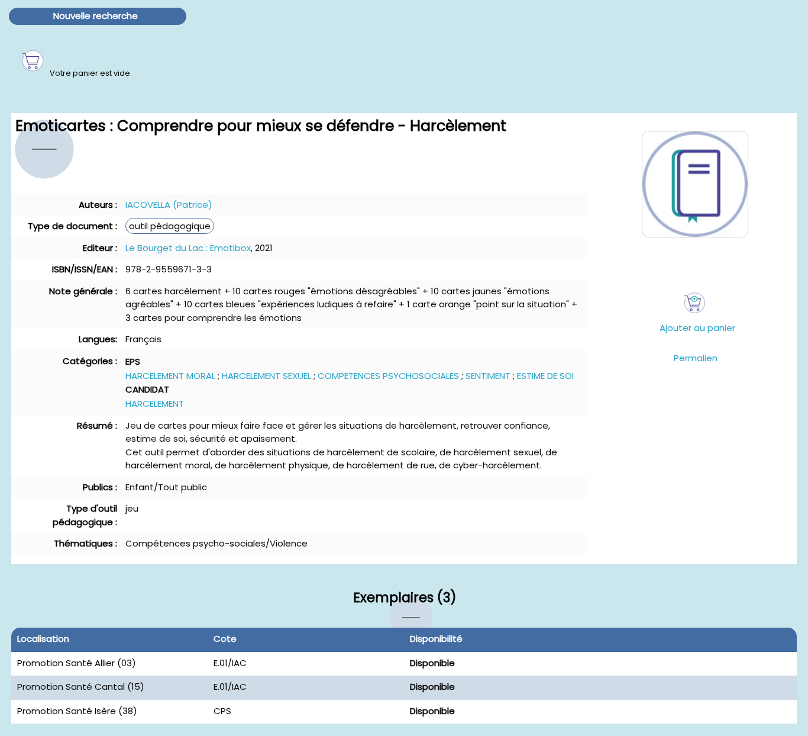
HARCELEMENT (154, 403)
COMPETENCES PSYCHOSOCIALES (388, 375)
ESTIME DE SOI (545, 375)
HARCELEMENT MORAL (170, 375)
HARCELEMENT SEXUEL (266, 375)
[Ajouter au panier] (694, 303)
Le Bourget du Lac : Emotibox (188, 248)
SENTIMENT (488, 375)
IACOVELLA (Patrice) (168, 204)
